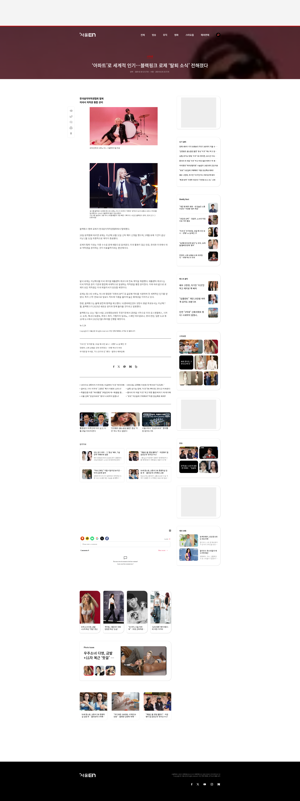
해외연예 (205, 35)
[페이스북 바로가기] (191, 784)
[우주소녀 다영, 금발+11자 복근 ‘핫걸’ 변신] (143, 661)
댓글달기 (71, 122)
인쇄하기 (71, 127)
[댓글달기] (71, 122)
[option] (143, 661)
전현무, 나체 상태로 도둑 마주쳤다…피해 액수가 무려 (101, 347)
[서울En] (88, 35)
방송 (154, 35)
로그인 (218, 774)
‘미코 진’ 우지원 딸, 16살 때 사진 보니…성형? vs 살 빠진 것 (103, 344)
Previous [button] (123, 661)
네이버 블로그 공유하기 (130, 366)
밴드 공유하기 (136, 366)
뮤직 (165, 35)
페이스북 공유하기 (113, 366)
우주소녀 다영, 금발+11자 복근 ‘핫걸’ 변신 (99, 657)
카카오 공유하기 (124, 366)
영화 (176, 35)
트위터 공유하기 (118, 366)
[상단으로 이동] (71, 133)
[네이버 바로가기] (218, 784)
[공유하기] (71, 116)
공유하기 (71, 116)
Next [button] (164, 661)
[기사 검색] (216, 35)
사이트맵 (213, 774)
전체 (143, 35)
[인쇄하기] (71, 127)
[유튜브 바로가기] (204, 784)
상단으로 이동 (71, 133)
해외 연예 (182, 531)
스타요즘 (190, 35)
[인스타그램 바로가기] (211, 784)
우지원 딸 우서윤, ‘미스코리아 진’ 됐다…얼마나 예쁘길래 (102, 351)
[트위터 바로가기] (198, 784)
